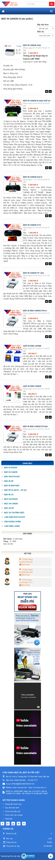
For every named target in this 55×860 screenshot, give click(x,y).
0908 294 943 (27, 572)
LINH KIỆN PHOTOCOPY (14, 517)
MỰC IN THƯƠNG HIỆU (14, 512)
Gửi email (26, 564)
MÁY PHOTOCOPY (12, 476)
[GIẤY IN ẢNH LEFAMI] (13, 353)
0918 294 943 (27, 562)
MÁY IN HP (8, 481)
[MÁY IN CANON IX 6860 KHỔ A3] (13, 108)
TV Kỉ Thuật (26, 580)
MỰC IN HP (9, 508)
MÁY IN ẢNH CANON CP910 (35, 310)
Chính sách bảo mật (12, 811)
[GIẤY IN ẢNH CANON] (13, 394)
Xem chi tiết (8, 544)
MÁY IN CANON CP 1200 (33, 273)
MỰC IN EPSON (11, 499)
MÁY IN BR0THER (11, 485)
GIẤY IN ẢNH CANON (32, 386)
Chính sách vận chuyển (14, 815)
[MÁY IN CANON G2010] (13, 185)
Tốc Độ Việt (15, 856)
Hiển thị (40, 31)
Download (8, 818)
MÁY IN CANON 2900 (32, 45)
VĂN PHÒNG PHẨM (12, 521)
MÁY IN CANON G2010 (32, 177)
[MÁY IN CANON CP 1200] (13, 281)
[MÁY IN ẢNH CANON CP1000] (13, 434)
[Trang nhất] (3, 11)
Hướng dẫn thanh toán (13, 804)
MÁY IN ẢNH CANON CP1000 (35, 426)
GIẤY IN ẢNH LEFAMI (32, 346)
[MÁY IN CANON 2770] (13, 233)
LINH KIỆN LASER (12, 526)
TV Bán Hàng (27, 559)
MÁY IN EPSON (10, 467)
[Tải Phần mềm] (27, 601)
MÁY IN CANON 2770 (32, 225)
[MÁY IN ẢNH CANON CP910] (13, 318)
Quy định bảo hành (12, 807)
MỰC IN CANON (11, 503)
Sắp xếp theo (43, 24)
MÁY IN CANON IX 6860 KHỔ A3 (36, 100)
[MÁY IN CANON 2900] (13, 52)
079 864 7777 (27, 582)
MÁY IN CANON (10, 472)
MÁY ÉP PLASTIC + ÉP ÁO (15, 490)
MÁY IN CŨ (8, 494)
